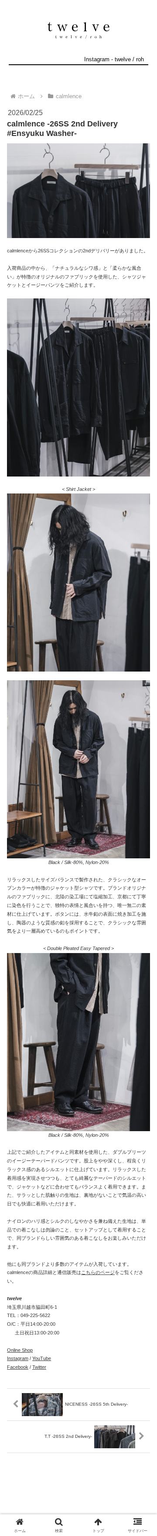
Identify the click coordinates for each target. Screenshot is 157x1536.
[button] (140, 1157)
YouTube (41, 1358)
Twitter (39, 1367)
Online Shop (20, 1350)
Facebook (17, 1367)
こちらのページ (98, 1272)
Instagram (17, 1358)
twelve (123, 59)
